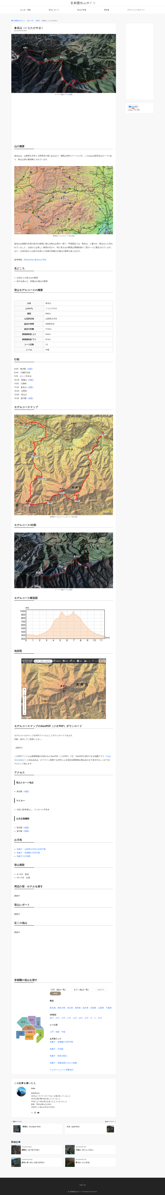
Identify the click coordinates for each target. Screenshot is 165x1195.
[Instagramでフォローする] (35, 1113)
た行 (69, 1018)
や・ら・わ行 (96, 1018)
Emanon (94, 1191)
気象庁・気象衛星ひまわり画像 (63, 1063)
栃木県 (85, 1008)
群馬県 (78, 1008)
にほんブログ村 (134, 110)
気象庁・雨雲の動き (58, 1056)
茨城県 (93, 1008)
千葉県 (109, 1008)
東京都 (53, 1008)
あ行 (52, 1018)
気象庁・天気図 (56, 1049)
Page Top (82, 1185)
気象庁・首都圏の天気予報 (28, 852)
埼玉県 (70, 1008)
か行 (57, 1018)
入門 (52, 1032)
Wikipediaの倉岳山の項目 (35, 259)
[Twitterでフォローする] (32, 1113)
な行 (75, 1018)
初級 (57, 1032)
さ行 (63, 1018)
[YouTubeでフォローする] (38, 1113)
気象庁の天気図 (23, 856)
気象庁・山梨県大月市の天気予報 (31, 849)
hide (33, 1088)
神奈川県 (61, 1008)
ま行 (86, 1018)
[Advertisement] (63, 122)
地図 (30, 369)
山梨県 (101, 1008)
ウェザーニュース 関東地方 (62, 1069)
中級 (63, 1032)
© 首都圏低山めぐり (75, 1191)
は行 (81, 1018)
